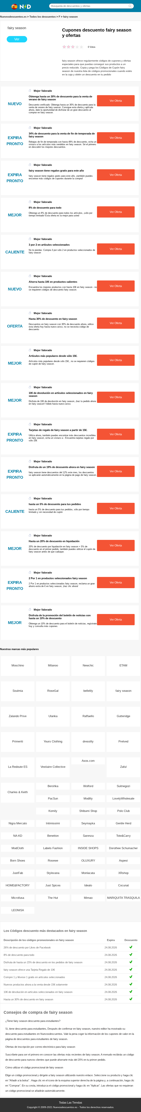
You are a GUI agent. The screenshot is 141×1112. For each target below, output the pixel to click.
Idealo (88, 885)
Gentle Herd (123, 823)
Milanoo (53, 665)
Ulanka (52, 716)
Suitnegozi (123, 786)
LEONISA (18, 910)
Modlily (88, 798)
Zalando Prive (17, 716)
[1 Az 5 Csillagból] (64, 47)
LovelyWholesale (123, 798)
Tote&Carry (123, 835)
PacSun (53, 798)
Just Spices (53, 885)
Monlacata (88, 873)
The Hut (53, 897)
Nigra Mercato (18, 823)
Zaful (123, 766)
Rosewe (53, 860)
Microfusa (17, 897)
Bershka (53, 786)
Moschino (18, 665)
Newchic (88, 665)
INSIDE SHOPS (88, 848)
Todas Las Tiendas (70, 1102)
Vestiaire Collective (53, 766)
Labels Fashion (53, 848)
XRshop (123, 873)
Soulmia (18, 690)
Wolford (88, 786)
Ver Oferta (116, 100)
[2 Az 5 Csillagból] (66, 47)
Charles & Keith (18, 792)
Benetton (53, 835)
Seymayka (88, 823)
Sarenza (88, 835)
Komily (52, 811)
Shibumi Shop (88, 811)
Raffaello (88, 716)
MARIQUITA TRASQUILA (123, 897)
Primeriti (17, 741)
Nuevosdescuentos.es (13, 16)
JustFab (18, 873)
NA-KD (17, 835)
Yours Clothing (53, 741)
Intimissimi (53, 823)
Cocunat (123, 885)
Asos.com (88, 760)
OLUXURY (88, 860)
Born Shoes (17, 860)
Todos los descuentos (42, 16)
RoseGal (52, 690)
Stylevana (53, 873)
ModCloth (18, 848)
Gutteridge (123, 716)
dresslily (88, 741)
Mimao (88, 897)
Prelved (123, 741)
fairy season (70, 16)
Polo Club (123, 811)
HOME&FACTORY (18, 885)
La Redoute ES (17, 766)
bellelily (88, 690)
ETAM (123, 665)
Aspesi (123, 860)
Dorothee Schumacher (123, 848)
